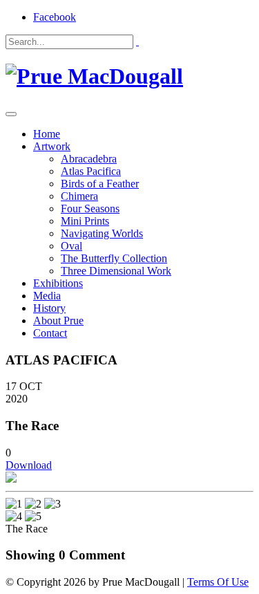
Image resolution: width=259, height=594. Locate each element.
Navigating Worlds (102, 233)
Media (47, 295)
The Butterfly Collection (114, 258)
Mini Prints (85, 221)
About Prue (58, 320)
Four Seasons (90, 208)
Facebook (54, 17)
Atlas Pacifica (91, 171)
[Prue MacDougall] (94, 76)
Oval (71, 246)
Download (29, 465)
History (49, 308)
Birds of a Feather (100, 183)
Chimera (79, 196)
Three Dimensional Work (116, 271)
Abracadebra (89, 159)
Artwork (51, 146)
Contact (50, 333)
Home (46, 134)
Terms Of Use (218, 582)
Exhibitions (58, 283)
